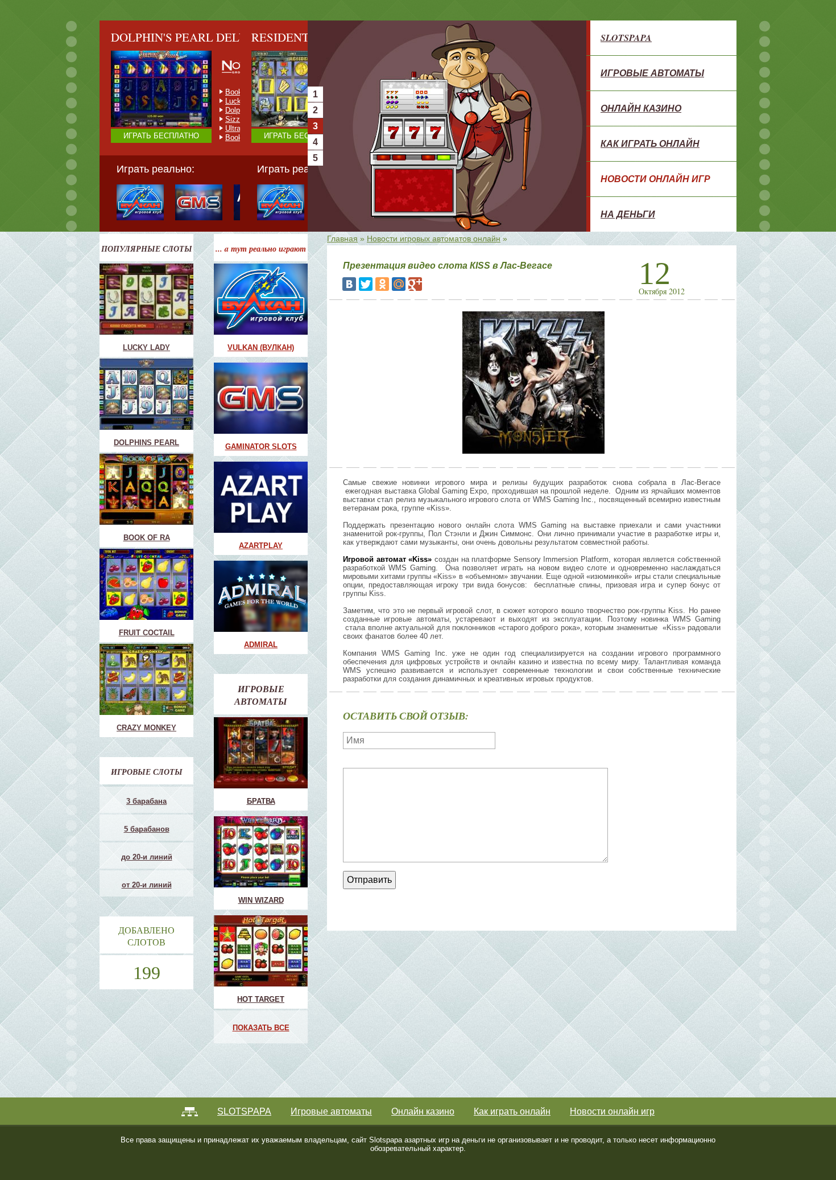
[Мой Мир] (398, 284)
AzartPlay (261, 545)
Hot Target (260, 999)
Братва (261, 801)
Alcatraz (239, 128)
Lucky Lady (146, 347)
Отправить (369, 880)
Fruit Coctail (245, 101)
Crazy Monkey (249, 92)
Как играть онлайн (650, 143)
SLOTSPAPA (626, 37)
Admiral (261, 644)
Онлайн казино (641, 108)
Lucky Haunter (249, 110)
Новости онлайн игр (655, 178)
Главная (342, 238)
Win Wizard (261, 900)
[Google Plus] (415, 284)
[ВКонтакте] (349, 284)
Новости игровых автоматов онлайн (433, 238)
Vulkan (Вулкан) (260, 347)
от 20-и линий (147, 885)
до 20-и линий (146, 857)
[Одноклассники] (382, 284)
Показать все (261, 1027)
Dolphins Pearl (146, 442)
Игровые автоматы (652, 73)
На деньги (628, 214)
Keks (233, 119)
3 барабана (146, 801)
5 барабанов (146, 829)
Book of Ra (146, 537)
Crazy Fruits (245, 137)
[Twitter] (366, 284)
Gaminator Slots (261, 446)
